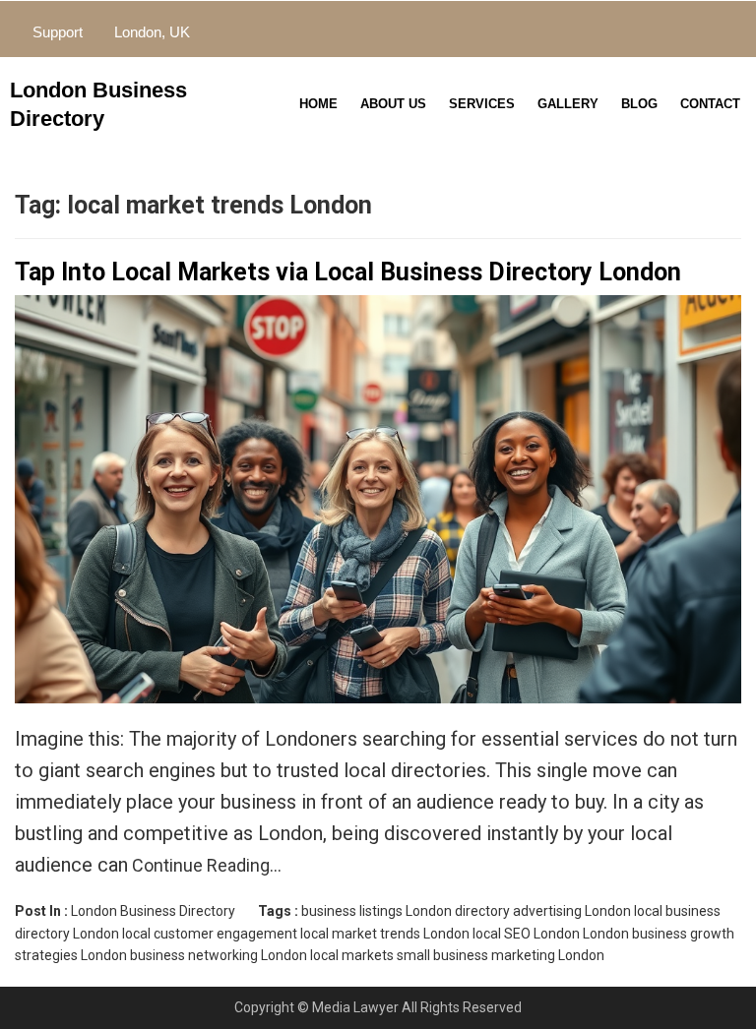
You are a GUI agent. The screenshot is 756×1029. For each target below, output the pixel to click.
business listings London (376, 911)
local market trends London (385, 933)
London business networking (169, 955)
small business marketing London (500, 955)
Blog (639, 103)
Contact (710, 103)
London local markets (327, 955)
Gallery (567, 103)
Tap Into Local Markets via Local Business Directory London (348, 272)
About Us (393, 103)
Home (318, 103)
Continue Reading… (205, 865)
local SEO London (526, 933)
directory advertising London (543, 911)
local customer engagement (209, 933)
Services (482, 103)
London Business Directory (153, 911)
